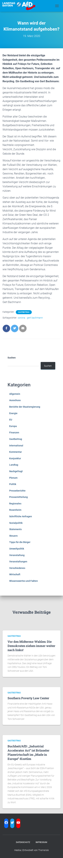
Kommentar (15, 452)
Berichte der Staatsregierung (24, 406)
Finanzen (14, 432)
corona (21, 317)
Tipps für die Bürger (19, 542)
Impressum (41, 842)
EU (10, 419)
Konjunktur (15, 458)
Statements (15, 529)
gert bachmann (35, 317)
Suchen (12, 357)
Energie (13, 413)
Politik (12, 484)
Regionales (15, 503)
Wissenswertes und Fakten (23, 581)
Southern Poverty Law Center (28, 698)
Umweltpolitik (16, 548)
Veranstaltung (17, 555)
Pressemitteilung (18, 497)
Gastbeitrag (23, 312)
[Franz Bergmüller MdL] (20, 6)
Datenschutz (23, 842)
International (16, 445)
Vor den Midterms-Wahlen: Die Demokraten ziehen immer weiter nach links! (31, 646)
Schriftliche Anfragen (20, 516)
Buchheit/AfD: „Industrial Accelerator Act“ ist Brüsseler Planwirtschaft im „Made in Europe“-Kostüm (28, 752)
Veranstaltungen (18, 561)
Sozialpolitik (16, 523)
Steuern (13, 535)
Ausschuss (15, 400)
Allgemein (14, 394)
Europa (13, 426)
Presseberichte (17, 490)
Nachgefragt (16, 471)
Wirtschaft (14, 574)
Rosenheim (15, 510)
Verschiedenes (17, 568)
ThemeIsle (43, 850)
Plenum (13, 477)
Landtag (13, 464)
